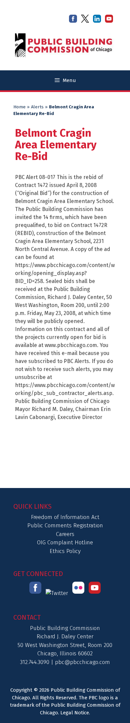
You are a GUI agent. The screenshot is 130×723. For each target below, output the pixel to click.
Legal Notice (74, 713)
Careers (65, 534)
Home (19, 107)
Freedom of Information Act (65, 517)
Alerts (37, 107)
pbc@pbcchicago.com (82, 662)
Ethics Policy (65, 551)
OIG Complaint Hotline (65, 542)
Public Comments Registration (65, 525)
